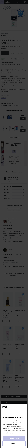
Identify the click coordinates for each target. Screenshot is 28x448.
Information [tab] (14, 411)
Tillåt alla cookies (14, 438)
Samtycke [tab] (5, 411)
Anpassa (13, 443)
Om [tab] (22, 411)
